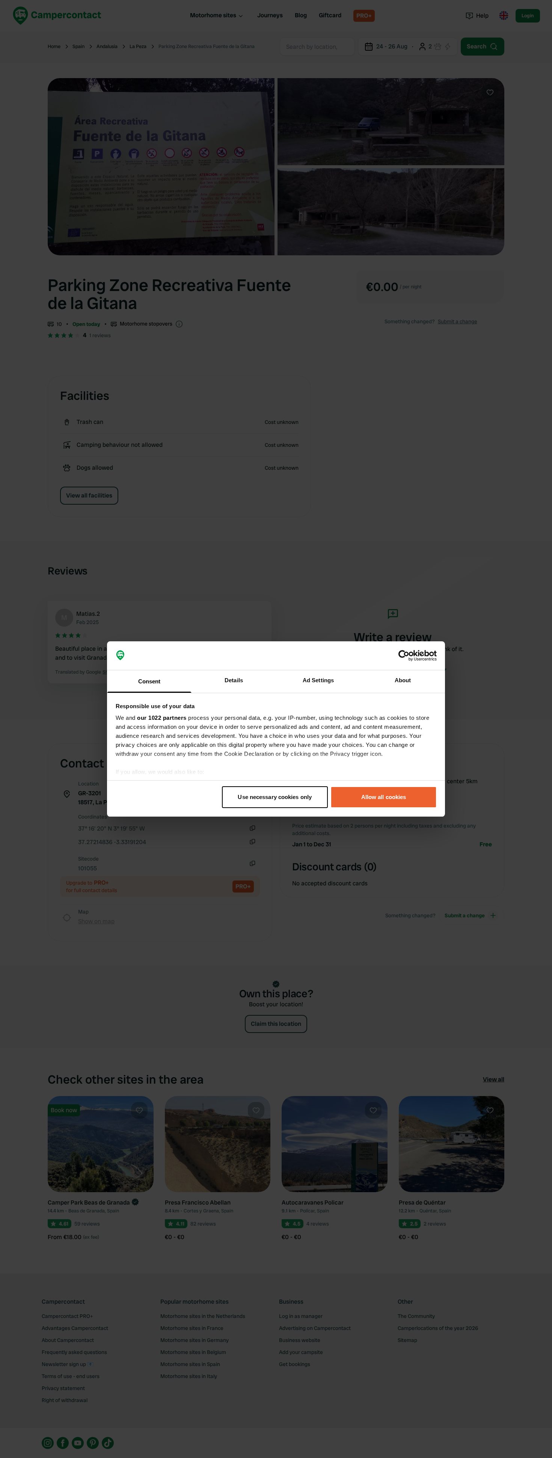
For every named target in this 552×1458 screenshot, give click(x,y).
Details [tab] (234, 680)
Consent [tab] (149, 681)
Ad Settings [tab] (318, 680)
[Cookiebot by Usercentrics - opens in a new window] (404, 655)
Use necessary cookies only (275, 797)
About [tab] (403, 680)
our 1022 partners (162, 718)
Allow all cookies (383, 797)
